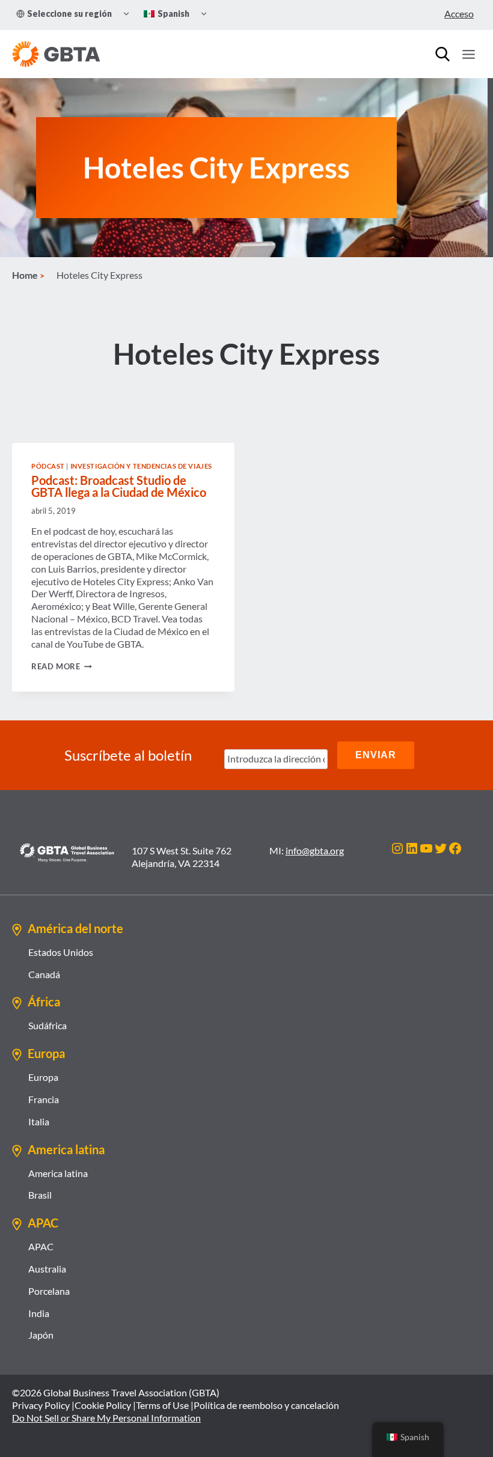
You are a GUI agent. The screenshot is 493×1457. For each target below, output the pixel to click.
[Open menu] (468, 54)
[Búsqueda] (442, 54)
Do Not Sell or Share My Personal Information (106, 1417)
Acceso (459, 13)
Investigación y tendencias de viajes (141, 466)
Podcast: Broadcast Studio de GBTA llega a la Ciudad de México (118, 486)
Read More (61, 666)
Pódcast (48, 466)
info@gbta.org (315, 850)
